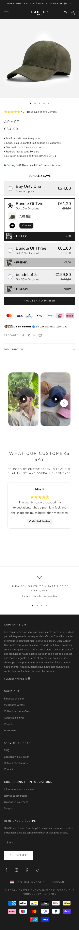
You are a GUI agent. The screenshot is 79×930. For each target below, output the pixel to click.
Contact (8, 769)
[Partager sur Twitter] (28, 335)
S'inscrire (18, 855)
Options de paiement (16, 802)
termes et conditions (15, 796)
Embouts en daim (14, 698)
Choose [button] (26, 225)
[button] (39, 188)
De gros (8, 808)
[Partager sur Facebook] (23, 335)
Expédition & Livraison (16, 757)
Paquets (8, 724)
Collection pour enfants (17, 711)
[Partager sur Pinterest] (34, 335)
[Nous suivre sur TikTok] (38, 870)
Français (58, 881)
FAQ (6, 750)
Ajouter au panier (39, 300)
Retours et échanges (16, 763)
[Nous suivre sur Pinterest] (27, 870)
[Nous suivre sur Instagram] (17, 870)
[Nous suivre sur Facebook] (6, 870)
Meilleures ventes (14, 705)
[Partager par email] (40, 335)
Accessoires (11, 730)
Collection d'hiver (14, 718)
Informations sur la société (19, 789)
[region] (39, 587)
